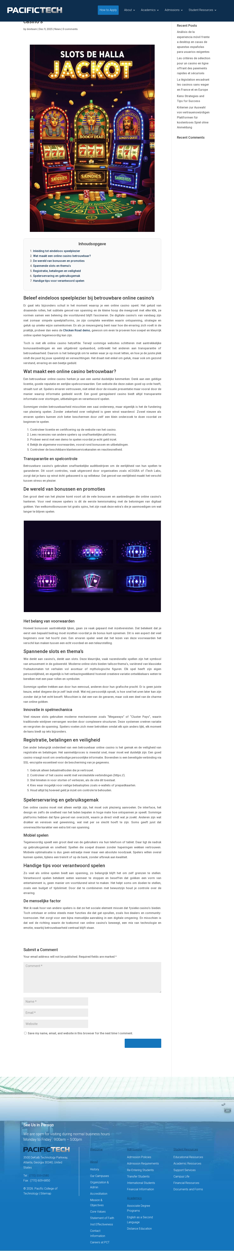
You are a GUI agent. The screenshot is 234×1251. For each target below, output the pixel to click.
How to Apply (108, 10)
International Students (141, 1183)
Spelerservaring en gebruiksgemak (56, 276)
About (128, 10)
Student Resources (201, 10)
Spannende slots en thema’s (52, 266)
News (57, 29)
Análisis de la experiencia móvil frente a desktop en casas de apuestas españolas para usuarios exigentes (193, 42)
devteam (32, 29)
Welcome (96, 1149)
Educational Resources (188, 1157)
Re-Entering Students (140, 1170)
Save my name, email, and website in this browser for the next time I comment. (80, 1033)
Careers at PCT (100, 1242)
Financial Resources (186, 1183)
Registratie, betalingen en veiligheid (57, 271)
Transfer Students (138, 1176)
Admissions (172, 10)
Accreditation (98, 1193)
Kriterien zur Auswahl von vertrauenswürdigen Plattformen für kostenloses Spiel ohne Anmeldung (193, 117)
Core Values (98, 1211)
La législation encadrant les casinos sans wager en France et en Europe (193, 84)
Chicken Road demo (76, 330)
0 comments (70, 29)
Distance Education (139, 1228)
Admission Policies (139, 1157)
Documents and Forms (188, 1189)
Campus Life (181, 1176)
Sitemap (45, 1193)
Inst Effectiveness (101, 1224)
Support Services (184, 1170)
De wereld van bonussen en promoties (59, 261)
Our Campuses (99, 1176)
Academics (148, 10)
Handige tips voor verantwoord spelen (58, 281)
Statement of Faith (102, 1218)
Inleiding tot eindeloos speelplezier (56, 251)
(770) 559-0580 (39, 1175)
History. (95, 1169)
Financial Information (140, 1189)
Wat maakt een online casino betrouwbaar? (62, 256)
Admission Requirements (143, 1163)
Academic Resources (187, 1163)
